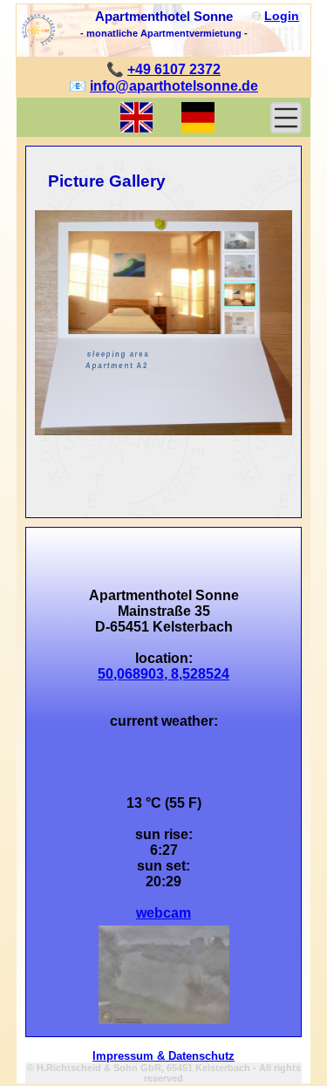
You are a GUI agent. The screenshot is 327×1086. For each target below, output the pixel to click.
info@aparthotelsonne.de (174, 86)
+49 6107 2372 (174, 69)
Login (281, 16)
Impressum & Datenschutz (163, 1055)
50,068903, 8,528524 (163, 673)
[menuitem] (239, 237)
